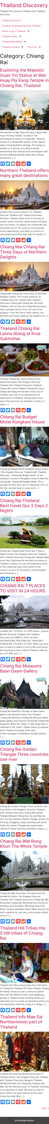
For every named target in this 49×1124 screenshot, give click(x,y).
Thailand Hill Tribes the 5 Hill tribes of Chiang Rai (22, 933)
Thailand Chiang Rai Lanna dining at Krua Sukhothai (20, 333)
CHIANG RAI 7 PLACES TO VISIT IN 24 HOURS (22, 588)
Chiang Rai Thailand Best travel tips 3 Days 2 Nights (24, 505)
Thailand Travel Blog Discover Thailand (21, 25)
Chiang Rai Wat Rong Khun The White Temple (23, 844)
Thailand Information (12, 41)
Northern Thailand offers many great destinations (24, 173)
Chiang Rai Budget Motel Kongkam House (22, 419)
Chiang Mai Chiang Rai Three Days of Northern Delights (23, 252)
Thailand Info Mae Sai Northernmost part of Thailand (21, 1022)
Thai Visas (32, 47)
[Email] (13, 164)
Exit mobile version (24, 1120)
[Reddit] (23, 164)
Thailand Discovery (24, 5)
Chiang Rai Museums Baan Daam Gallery (21, 668)
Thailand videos (10, 36)
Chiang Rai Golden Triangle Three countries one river (24, 754)
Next (45, 1108)
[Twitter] (7, 164)
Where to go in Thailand (14, 31)
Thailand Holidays (11, 47)
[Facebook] (2, 164)
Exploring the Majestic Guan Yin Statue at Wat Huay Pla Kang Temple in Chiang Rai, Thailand (24, 78)
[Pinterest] (18, 164)
